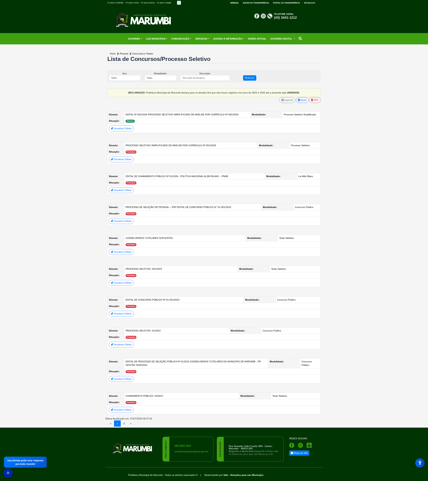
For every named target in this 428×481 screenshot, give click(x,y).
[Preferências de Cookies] (8, 473)
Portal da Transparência (286, 3)
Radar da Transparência (256, 3)
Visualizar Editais (122, 128)
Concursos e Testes (142, 53)
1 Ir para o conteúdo (115, 3)
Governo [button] (134, 38)
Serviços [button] (201, 38)
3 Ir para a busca (148, 3)
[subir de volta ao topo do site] (422, 475)
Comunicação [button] (180, 38)
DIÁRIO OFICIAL (257, 38)
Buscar (250, 78)
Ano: (124, 73)
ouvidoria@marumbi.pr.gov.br (191, 451)
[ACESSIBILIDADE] (179, 3)
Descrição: (205, 73)
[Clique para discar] (270, 16)
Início (113, 53)
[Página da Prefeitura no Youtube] (310, 445)
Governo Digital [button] (281, 38)
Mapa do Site (300, 453)
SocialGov (309, 3)
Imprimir (288, 100)
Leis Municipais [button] (155, 38)
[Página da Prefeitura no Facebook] (257, 16)
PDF (315, 100)
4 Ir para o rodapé (164, 3)
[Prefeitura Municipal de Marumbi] (132, 446)
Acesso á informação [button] (227, 38)
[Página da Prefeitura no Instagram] (264, 16)
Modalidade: (160, 73)
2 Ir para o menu (132, 3)
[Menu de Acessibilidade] (420, 463)
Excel (303, 100)
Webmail (234, 3)
